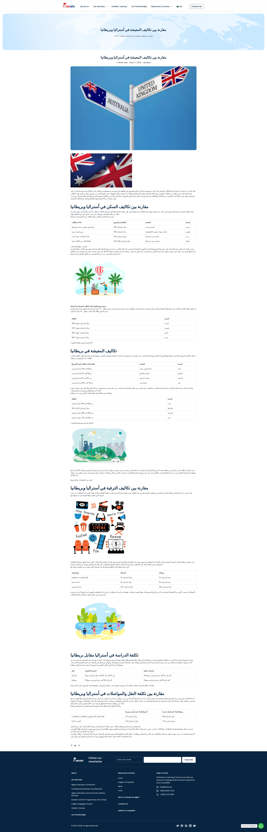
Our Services (99, 6)
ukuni (148, 62)
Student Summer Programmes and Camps (88, 800)
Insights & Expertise (126, 782)
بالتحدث (101, 736)
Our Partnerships (139, 6)
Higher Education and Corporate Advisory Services (88, 794)
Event (120, 778)
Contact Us (196, 6)
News (120, 786)
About (74, 773)
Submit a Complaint (126, 810)
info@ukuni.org (166, 787)
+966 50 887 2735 (167, 791)
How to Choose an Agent (128, 797)
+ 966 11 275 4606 (167, 794)
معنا (72, 480)
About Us (84, 6)
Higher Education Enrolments (83, 785)
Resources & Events (160, 6)
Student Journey (119, 6)
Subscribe (189, 760)
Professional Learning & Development (86, 789)
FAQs (120, 790)
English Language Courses (81, 804)
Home (116, 36)
